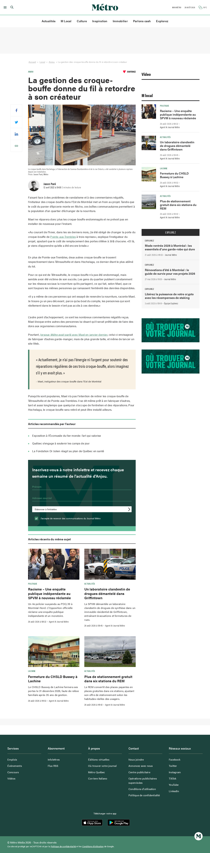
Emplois (12, 759)
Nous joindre (136, 759)
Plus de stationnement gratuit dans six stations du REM (108, 678)
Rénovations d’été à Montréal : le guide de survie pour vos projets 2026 (170, 272)
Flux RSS (53, 766)
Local (42, 61)
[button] (4, 7)
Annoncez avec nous (140, 766)
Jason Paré (49, 183)
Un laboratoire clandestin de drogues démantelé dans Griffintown (107, 593)
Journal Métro (171, 254)
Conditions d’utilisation (142, 789)
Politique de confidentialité (144, 795)
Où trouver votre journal (102, 766)
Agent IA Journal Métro (59, 621)
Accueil (32, 61)
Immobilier (120, 21)
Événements (14, 766)
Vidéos (11, 778)
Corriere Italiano (97, 778)
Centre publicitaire (139, 772)
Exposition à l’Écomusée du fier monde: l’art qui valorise (66, 436)
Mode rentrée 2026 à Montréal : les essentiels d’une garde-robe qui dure (170, 247)
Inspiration (99, 21)
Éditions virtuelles (98, 759)
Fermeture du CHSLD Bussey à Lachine (52, 678)
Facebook (174, 759)
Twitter (173, 766)
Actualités (48, 21)
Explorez (162, 21)
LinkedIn (174, 791)
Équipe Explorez (171, 303)
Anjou (52, 61)
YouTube (173, 785)
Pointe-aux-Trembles (63, 237)
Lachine (32, 671)
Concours (13, 772)
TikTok (172, 778)
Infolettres (54, 759)
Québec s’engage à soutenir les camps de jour (61, 443)
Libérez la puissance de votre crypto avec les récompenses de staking (169, 296)
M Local (66, 21)
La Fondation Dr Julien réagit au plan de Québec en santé (68, 451)
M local (147, 95)
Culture (82, 21)
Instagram (175, 772)
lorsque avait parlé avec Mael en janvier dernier (73, 335)
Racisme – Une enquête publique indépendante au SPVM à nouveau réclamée (49, 593)
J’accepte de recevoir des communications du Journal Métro (70, 518)
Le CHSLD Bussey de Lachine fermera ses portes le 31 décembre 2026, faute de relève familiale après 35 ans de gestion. (53, 691)
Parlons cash (142, 21)
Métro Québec (96, 772)
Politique (32, 583)
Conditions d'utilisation (93, 846)
